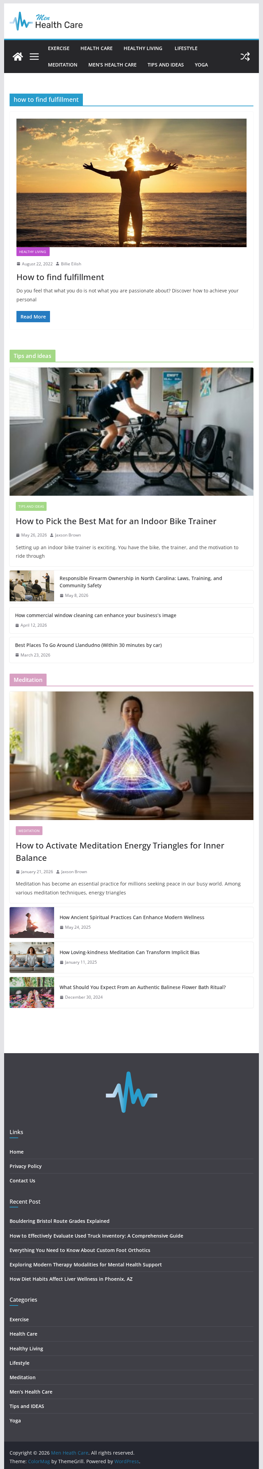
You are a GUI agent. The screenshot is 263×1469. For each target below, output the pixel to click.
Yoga (201, 64)
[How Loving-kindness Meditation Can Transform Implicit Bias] (32, 957)
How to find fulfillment (60, 276)
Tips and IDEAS (166, 64)
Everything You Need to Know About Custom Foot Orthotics (80, 1250)
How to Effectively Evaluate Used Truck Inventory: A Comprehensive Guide (96, 1235)
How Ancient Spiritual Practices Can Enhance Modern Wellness (132, 917)
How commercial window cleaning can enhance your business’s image (95, 615)
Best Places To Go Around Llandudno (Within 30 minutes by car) (88, 645)
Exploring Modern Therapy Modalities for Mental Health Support (86, 1264)
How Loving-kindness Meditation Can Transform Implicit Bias (130, 952)
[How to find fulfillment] (131, 183)
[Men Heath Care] (18, 56)
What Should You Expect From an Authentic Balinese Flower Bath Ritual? (143, 987)
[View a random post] (245, 56)
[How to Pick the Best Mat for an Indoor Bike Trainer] (132, 432)
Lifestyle (187, 48)
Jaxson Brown (68, 535)
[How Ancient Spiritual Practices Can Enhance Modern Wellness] (32, 922)
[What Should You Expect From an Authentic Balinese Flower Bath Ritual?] (32, 992)
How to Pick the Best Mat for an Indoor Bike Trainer (116, 521)
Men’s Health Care (112, 64)
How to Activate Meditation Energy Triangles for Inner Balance (120, 851)
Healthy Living (144, 48)
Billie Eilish (71, 264)
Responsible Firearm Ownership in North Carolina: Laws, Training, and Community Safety (141, 582)
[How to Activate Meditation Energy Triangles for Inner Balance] (132, 755)
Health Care (96, 48)
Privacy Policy (26, 1166)
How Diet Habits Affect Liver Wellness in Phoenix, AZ (71, 1279)
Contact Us (22, 1180)
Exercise (59, 48)
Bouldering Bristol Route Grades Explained (60, 1221)
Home (17, 1151)
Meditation (62, 64)
